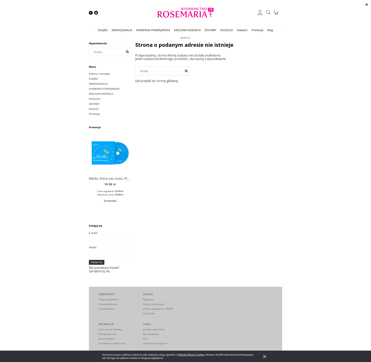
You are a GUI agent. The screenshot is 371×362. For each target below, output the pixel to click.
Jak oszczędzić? (107, 338)
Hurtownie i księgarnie (155, 343)
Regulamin (148, 299)
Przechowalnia (106, 308)
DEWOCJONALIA (98, 83)
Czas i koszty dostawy (110, 329)
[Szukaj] (127, 52)
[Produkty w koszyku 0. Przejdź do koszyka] (276, 14)
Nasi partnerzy (151, 334)
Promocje (94, 114)
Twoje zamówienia (108, 299)
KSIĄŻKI (93, 78)
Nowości (94, 109)
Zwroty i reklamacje (153, 304)
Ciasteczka (149, 313)
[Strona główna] (185, 12)
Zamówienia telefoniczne (112, 343)
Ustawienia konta (108, 304)
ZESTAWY (94, 104)
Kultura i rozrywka (99, 73)
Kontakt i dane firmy (153, 329)
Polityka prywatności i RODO (158, 308)
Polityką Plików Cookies (190, 354)
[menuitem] (102, 30)
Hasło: (93, 247)
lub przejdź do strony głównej (156, 81)
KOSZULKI (94, 99)
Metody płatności (108, 334)
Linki (145, 338)
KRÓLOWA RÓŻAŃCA (101, 94)
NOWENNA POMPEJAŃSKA (104, 88)
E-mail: (93, 233)
